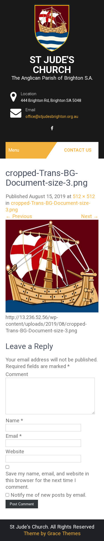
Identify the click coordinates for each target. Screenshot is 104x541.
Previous (19, 216)
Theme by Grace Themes (52, 533)
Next (89, 216)
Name (14, 421)
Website (15, 452)
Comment (17, 374)
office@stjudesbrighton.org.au (52, 116)
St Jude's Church (52, 64)
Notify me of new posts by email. (48, 495)
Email (14, 436)
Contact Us (78, 150)
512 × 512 (84, 196)
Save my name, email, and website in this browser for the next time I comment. (47, 480)
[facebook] (52, 128)
